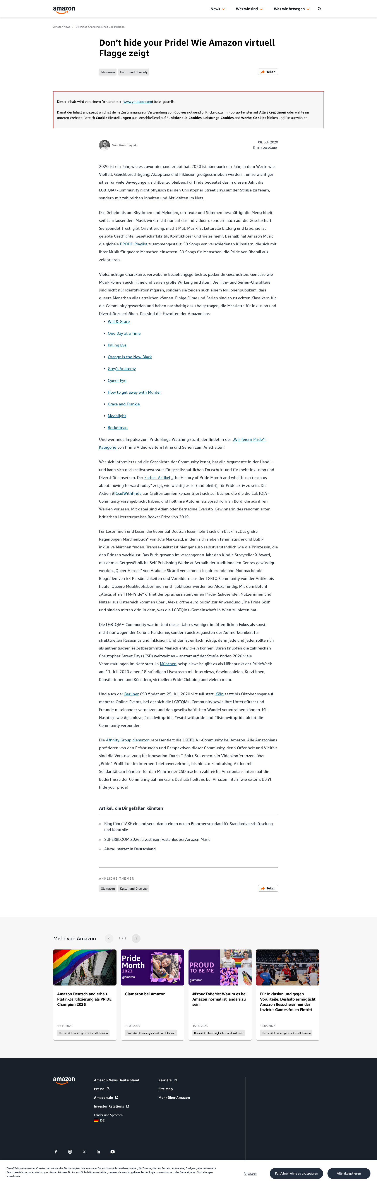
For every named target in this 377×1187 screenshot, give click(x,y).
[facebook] (58, 1152)
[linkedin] (101, 1152)
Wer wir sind (247, 8)
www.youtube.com (137, 101)
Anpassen (250, 1173)
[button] (223, 9)
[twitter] (87, 1152)
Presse (99, 1089)
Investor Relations (109, 1106)
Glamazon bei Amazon (145, 993)
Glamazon (108, 72)
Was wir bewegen (289, 8)
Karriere (165, 1080)
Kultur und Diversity (133, 72)
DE (102, 1120)
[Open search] (319, 8)
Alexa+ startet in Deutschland (130, 848)
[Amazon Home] (64, 10)
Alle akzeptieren (349, 1173)
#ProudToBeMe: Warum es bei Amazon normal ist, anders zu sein (219, 999)
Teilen (271, 72)
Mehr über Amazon (174, 1097)
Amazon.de (103, 1097)
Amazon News (61, 27)
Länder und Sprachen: (108, 1115)
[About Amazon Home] (64, 1081)
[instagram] (72, 1152)
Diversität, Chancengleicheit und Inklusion (100, 27)
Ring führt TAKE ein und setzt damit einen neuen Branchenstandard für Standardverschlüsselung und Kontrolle (188, 826)
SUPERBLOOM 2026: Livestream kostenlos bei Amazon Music (157, 839)
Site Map (165, 1089)
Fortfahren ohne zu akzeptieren (296, 1173)
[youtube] (115, 1152)
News (215, 8)
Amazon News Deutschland (116, 1080)
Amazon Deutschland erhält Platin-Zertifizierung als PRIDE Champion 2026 (84, 999)
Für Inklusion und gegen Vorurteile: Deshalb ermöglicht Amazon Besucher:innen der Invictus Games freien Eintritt (287, 1001)
